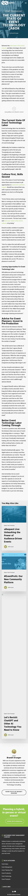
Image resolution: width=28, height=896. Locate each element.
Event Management (7, 867)
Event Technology (6, 876)
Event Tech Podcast (14, 11)
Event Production (6, 873)
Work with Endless (14, 821)
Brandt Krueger (14, 33)
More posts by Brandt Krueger (14, 792)
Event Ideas (5, 864)
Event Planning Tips (7, 870)
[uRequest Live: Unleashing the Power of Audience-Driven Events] (14, 528)
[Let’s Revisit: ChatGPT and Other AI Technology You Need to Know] (14, 666)
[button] (26, 3)
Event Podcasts (6, 879)
